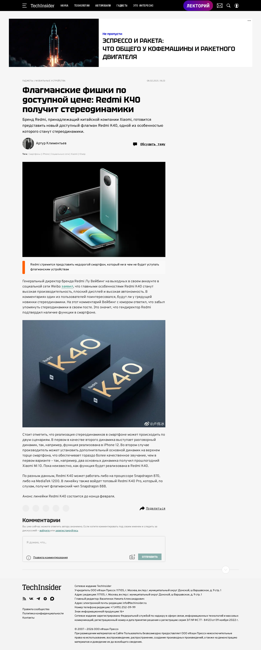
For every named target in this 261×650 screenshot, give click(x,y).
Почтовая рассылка (220, 5)
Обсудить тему (152, 144)
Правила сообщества (35, 609)
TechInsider (43, 5)
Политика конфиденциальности (43, 613)
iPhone (46, 154)
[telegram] (38, 599)
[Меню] (24, 5)
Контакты (28, 618)
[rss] (24, 599)
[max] (52, 599)
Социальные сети (60, 154)
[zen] (45, 599)
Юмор (82, 154)
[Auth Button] (237, 5)
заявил (67, 286)
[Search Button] (228, 5)
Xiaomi (74, 154)
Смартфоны (35, 154)
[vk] (31, 599)
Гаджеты (27, 81)
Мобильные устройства (50, 81)
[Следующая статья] (130, 570)
